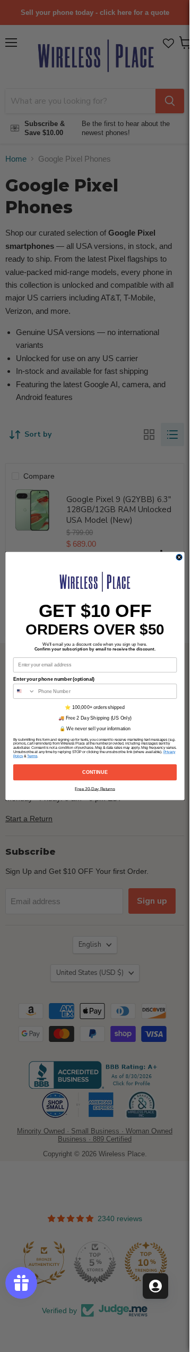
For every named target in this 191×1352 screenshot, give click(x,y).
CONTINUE (95, 772)
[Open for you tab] (155, 1286)
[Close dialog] (179, 557)
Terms (32, 756)
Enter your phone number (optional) (53, 679)
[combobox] (24, 691)
